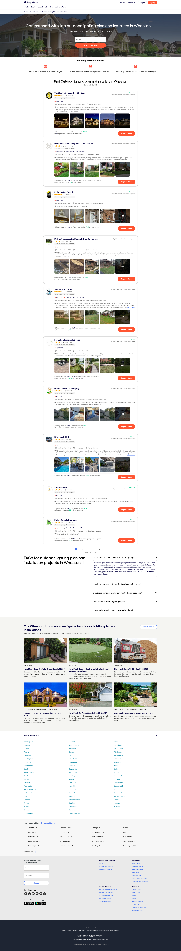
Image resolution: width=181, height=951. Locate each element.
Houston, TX (64, 832)
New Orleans (74, 745)
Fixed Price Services (105, 869)
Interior (26, 7)
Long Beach (28, 755)
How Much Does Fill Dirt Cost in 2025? (131, 669)
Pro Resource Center (106, 895)
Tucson (26, 749)
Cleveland (73, 807)
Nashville (117, 762)
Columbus (73, 810)
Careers (134, 895)
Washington (28, 786)
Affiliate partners (137, 910)
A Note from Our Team (139, 878)
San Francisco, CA (67, 846)
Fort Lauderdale (30, 789)
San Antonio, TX (129, 841)
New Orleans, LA (98, 837)
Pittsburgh (118, 752)
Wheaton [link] (36, 12)
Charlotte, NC (65, 828)
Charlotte (72, 789)
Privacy (79, 936)
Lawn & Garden (43, 7)
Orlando (27, 800)
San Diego (28, 769)
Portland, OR (65, 841)
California (85, 936)
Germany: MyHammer (79, 930)
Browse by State (47, 823)
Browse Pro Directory (106, 866)
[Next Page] (111, 549)
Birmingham (28, 742)
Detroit (71, 755)
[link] (90, 95)
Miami (26, 796)
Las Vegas (73, 776)
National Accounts (105, 901)
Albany (71, 779)
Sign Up (152, 3)
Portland (117, 742)
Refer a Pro (135, 872)
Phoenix (27, 745)
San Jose (27, 776)
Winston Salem (74, 800)
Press (134, 898)
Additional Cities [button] (29, 852)
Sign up (36, 883)
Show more (131, 307)
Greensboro (73, 793)
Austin (116, 766)
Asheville (72, 786)
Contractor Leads (105, 898)
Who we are (136, 892)
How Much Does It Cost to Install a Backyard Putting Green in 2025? (89, 670)
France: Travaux (66, 930)
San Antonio (118, 783)
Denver (26, 779)
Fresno (26, 752)
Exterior (33, 7)
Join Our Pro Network (106, 892)
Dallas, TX (127, 828)
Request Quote (126, 133)
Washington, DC (129, 846)
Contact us (135, 904)
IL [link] (30, 12)
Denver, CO (32, 832)
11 (104, 549)
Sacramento (28, 766)
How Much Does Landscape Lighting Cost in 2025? (43, 714)
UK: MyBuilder (115, 930)
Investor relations (137, 901)
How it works (136, 889)
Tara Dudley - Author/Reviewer (35, 709)
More (52, 7)
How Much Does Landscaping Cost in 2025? (133, 713)
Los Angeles (28, 759)
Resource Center (137, 869)
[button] (61, 120)
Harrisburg (118, 745)
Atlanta (26, 807)
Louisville (72, 742)
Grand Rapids (74, 759)
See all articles (148, 627)
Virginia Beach (119, 796)
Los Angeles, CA (98, 832)
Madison (117, 803)
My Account (136, 863)
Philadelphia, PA (34, 841)
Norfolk (116, 789)
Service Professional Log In (108, 889)
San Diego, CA (33, 846)
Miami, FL (126, 832)
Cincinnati (72, 803)
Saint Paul (72, 766)
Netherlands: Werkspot (103, 930)
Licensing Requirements (140, 881)
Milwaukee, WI (33, 837)
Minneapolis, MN (66, 837)
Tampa (26, 803)
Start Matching (90, 45)
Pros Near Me (136, 875)
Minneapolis (73, 762)
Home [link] (26, 12)
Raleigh (71, 796)
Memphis (117, 759)
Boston (71, 752)
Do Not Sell (92, 936)
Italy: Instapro (91, 930)
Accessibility (100, 936)
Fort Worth (118, 776)
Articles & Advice (61, 7)
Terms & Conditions (102, 939)
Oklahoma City (74, 813)
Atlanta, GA (32, 828)
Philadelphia (118, 749)
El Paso (116, 772)
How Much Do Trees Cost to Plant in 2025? (88, 713)
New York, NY (128, 837)
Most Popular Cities (31, 823)
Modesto (27, 762)
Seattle (116, 800)
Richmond (118, 793)
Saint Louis (73, 772)
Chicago (27, 810)
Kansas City (73, 769)
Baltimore (72, 749)
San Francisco (29, 772)
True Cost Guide (137, 866)
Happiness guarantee (139, 907)
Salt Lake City (119, 786)
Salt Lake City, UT (98, 841)
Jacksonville (28, 793)
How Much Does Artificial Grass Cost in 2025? (44, 669)
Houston (117, 779)
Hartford (27, 783)
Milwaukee (118, 807)
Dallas (116, 769)
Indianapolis (28, 813)
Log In (142, 3)
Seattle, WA (96, 846)
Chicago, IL (96, 828)
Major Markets (31, 735)
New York (72, 783)
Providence (118, 755)
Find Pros (102, 863)
